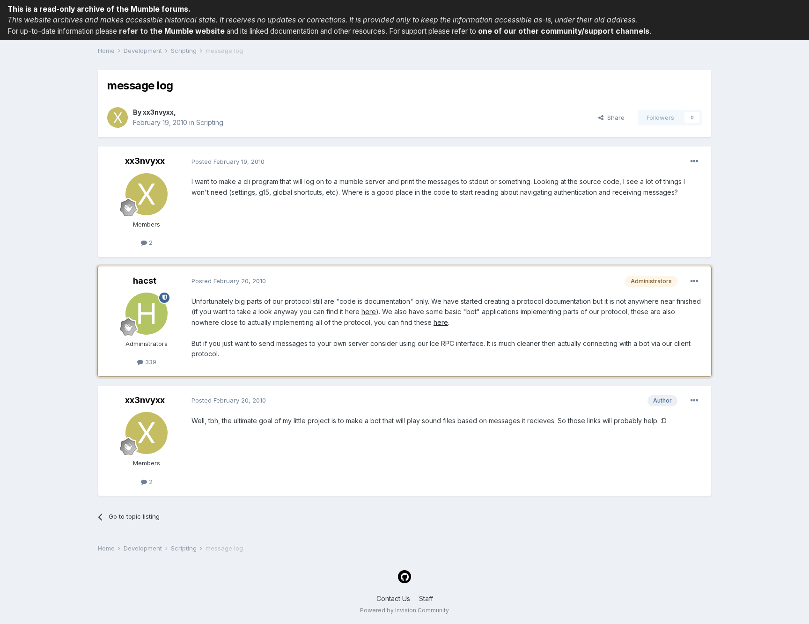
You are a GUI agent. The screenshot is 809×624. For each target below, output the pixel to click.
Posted (228, 161)
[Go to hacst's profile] (146, 314)
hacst (144, 281)
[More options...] (694, 161)
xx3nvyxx (158, 112)
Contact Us (393, 598)
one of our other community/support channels (563, 31)
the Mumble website (187, 31)
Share (614, 117)
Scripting (209, 122)
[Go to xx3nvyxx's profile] (117, 117)
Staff (426, 598)
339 (149, 362)
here (368, 312)
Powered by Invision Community (404, 610)
